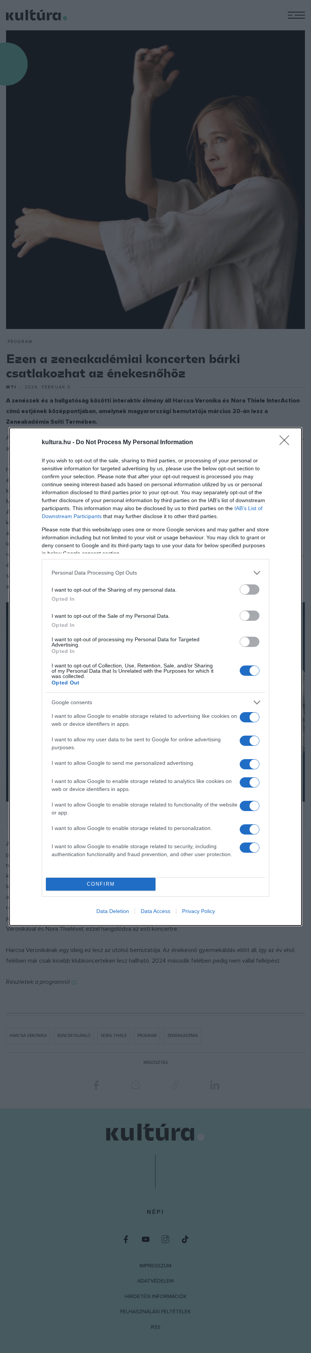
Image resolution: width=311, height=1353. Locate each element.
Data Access (155, 911)
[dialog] (155, 676)
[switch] (249, 589)
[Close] (287, 442)
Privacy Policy (198, 911)
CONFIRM (101, 884)
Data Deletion (112, 911)
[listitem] (155, 573)
